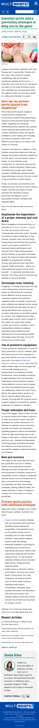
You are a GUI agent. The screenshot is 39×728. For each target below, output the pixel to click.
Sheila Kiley (7, 32)
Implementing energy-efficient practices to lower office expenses (17, 630)
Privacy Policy (19, 725)
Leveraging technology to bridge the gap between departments (17, 623)
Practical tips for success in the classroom (17, 642)
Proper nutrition (11, 520)
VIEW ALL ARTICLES (9, 647)
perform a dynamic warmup (23, 227)
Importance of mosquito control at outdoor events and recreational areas (17, 637)
